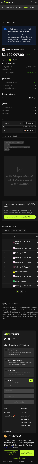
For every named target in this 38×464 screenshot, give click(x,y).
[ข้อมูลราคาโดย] (13, 60)
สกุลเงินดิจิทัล (25, 419)
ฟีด (3, 7)
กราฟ (4, 136)
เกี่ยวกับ (15, 136)
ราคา (3, 22)
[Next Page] (25, 291)
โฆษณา (32, 7)
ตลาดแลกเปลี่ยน (26, 422)
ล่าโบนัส (19, 7)
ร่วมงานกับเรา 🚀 (9, 416)
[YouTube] (9, 339)
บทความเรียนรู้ (25, 416)
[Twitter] (5, 339)
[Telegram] (14, 339)
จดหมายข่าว (10, 7)
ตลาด (26, 7)
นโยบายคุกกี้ (8, 448)
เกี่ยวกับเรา (7, 413)
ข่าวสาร (23, 413)
